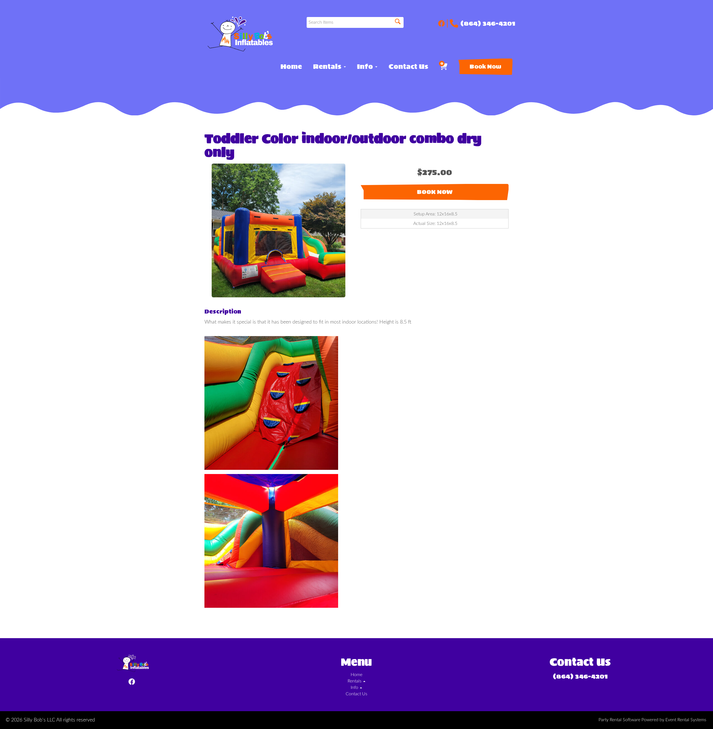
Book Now (485, 66)
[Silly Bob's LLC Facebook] (443, 23)
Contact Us (408, 66)
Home (291, 66)
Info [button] (366, 66)
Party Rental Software (619, 720)
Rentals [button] (328, 66)
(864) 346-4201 (487, 23)
